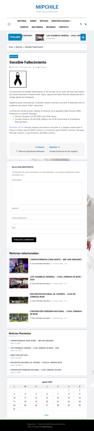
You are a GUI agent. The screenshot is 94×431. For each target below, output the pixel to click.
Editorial (22, 21)
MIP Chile (15, 67)
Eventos (24, 27)
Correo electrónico (20, 218)
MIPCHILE (47, 7)
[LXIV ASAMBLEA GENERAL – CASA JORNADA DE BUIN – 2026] (36, 38)
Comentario (17, 180)
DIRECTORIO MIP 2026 (19, 355)
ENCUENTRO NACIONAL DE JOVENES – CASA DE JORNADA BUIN (36, 363)
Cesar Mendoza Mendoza (41, 263)
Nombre (15, 208)
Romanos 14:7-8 (16, 127)
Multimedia (37, 27)
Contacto (63, 27)
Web (13, 228)
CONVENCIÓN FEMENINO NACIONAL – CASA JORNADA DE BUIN (35, 370)
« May (46, 415)
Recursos (50, 27)
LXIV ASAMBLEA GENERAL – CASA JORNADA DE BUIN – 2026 (34, 348)
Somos (33, 21)
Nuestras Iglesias (60, 21)
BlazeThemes (47, 427)
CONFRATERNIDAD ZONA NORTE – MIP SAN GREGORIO (56, 259)
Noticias (44, 21)
